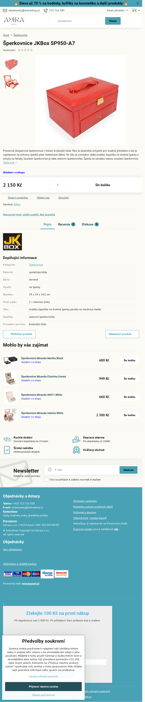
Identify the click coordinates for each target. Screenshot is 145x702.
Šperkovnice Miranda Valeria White (42, 413)
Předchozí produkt (21, 334)
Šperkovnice (36, 264)
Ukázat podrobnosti (43, 695)
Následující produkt (120, 334)
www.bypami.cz (30, 583)
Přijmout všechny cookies (43, 686)
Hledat (113, 21)
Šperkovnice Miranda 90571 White (41, 394)
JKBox (17, 204)
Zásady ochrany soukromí (95, 691)
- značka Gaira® (98, 518)
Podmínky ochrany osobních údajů (93, 506)
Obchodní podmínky (85, 501)
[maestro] (36, 575)
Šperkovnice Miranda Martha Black (42, 358)
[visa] (8, 575)
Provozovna (10, 521)
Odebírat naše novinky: (26, 476)
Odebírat (128, 470)
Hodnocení (9, 50)
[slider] (25, 50)
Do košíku (103, 185)
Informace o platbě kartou (20, 564)
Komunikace (10, 511)
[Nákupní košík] (128, 21)
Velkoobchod (80, 518)
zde (116, 529)
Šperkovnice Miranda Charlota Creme (43, 376)
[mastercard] (26, 575)
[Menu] (137, 21)
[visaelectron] (17, 575)
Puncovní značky (82, 529)
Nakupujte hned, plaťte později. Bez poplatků (29, 214)
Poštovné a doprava (84, 512)
